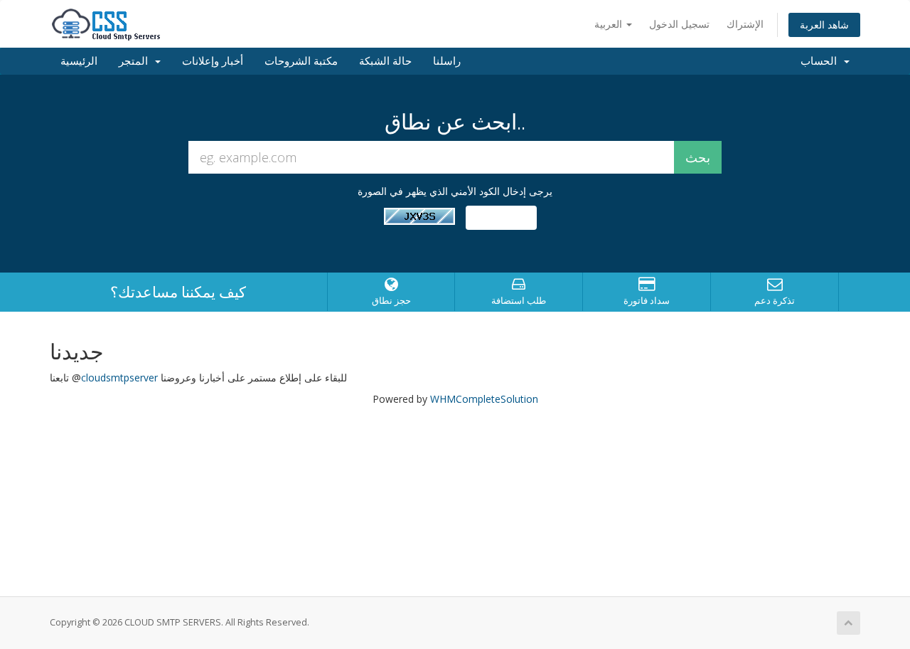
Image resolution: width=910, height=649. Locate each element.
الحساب (821, 61)
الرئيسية (78, 61)
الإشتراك (745, 24)
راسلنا (447, 61)
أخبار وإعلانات (212, 61)
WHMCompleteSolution (484, 399)
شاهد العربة (824, 24)
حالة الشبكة (385, 61)
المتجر (136, 61)
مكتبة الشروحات (301, 61)
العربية (609, 24)
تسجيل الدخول (679, 24)
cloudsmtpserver (119, 377)
